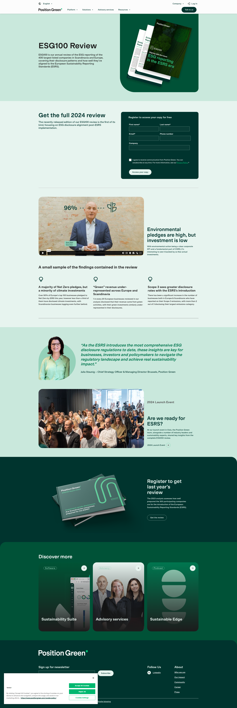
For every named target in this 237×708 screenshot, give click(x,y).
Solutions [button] (86, 10)
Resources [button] (123, 10)
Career (177, 687)
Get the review (157, 517)
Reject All (82, 692)
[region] (51, 688)
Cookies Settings (82, 698)
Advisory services (106, 10)
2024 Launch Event (156, 445)
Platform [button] (71, 10)
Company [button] (177, 4)
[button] (46, 3)
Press (177, 692)
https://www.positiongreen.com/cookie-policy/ (38, 698)
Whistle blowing (103, 701)
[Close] (93, 678)
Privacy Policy (182, 163)
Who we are (179, 672)
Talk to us (189, 10)
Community (179, 682)
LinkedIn (157, 672)
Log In (194, 3)
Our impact (179, 677)
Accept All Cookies (82, 686)
